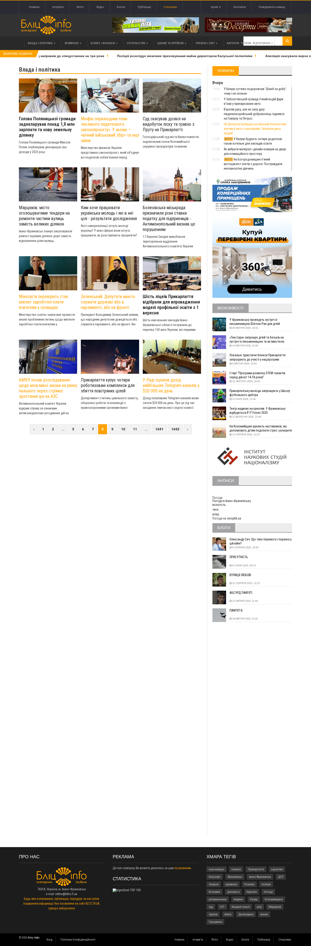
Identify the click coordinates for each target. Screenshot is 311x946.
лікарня (214, 884)
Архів (215, 7)
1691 (159, 429)
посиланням (182, 868)
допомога (233, 891)
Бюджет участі (241, 906)
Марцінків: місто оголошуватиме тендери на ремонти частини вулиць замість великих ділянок (44, 216)
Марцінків (275, 906)
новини (236, 869)
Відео (100, 7)
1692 (175, 429)
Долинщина (245, 914)
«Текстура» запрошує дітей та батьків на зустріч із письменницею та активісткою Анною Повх (256, 340)
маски (264, 914)
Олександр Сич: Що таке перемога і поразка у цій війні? (260, 541)
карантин (277, 869)
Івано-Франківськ (260, 876)
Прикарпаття (256, 869)
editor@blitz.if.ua (66, 894)
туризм (213, 914)
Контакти (240, 7)
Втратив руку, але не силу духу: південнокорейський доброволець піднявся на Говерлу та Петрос (254, 114)
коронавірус (216, 869)
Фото (80, 7)
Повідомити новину (272, 7)
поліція (266, 884)
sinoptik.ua (234, 518)
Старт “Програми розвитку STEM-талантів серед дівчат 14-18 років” (257, 375)
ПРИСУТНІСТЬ (238, 557)
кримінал (231, 884)
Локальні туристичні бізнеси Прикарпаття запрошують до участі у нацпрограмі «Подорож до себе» (257, 357)
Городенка (215, 921)
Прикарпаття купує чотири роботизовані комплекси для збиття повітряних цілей (108, 385)
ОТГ (222, 906)
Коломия (214, 891)
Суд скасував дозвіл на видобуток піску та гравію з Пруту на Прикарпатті (168, 124)
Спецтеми (170, 7)
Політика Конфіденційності (78, 939)
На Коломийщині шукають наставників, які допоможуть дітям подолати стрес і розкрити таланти (260, 428)
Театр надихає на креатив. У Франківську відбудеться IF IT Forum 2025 (257, 410)
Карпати (252, 891)
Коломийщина (274, 899)
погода (268, 891)
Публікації (144, 7)
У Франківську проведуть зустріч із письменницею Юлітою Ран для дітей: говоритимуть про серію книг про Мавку (256, 322)
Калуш (254, 899)
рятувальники (218, 899)
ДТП (280, 876)
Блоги (121, 7)
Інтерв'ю (58, 7)
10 (123, 429)
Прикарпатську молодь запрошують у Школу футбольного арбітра (259, 393)
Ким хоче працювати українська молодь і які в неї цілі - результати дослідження (109, 213)
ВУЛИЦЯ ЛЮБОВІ (240, 575)
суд (211, 906)
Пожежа (249, 884)
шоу (259, 906)
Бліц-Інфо (215, 876)
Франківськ (235, 876)
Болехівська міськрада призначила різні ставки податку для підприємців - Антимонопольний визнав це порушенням (169, 218)
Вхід (49, 939)
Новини (34, 7)
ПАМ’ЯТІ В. (236, 610)
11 (135, 429)
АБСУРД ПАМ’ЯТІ (240, 593)
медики (238, 899)
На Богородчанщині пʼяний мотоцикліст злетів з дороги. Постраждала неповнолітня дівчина (253, 164)
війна (227, 914)
